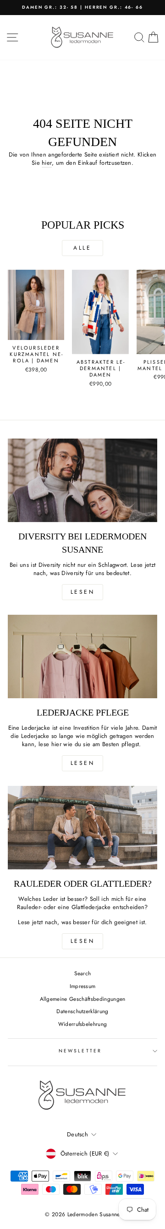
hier (47, 163)
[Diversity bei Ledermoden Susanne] (82, 480)
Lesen (83, 592)
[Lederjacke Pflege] (82, 656)
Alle (82, 248)
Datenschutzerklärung (82, 1011)
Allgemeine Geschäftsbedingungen (83, 999)
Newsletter (80, 1050)
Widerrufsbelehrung (82, 1024)
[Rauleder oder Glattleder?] (82, 827)
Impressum (83, 986)
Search (82, 973)
